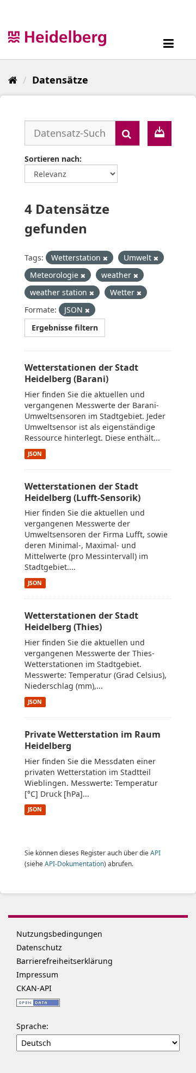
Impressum (37, 974)
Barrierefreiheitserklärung (64, 961)
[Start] (12, 79)
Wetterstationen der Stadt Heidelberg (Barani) (81, 373)
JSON (35, 454)
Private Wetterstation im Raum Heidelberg (92, 740)
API (155, 852)
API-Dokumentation (74, 863)
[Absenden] (127, 133)
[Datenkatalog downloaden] (159, 133)
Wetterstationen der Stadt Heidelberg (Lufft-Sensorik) (82, 492)
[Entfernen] (105, 258)
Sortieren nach (51, 159)
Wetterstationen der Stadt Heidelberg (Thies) (81, 621)
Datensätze (60, 79)
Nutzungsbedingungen (59, 934)
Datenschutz (39, 947)
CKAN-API (34, 988)
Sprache (31, 1026)
